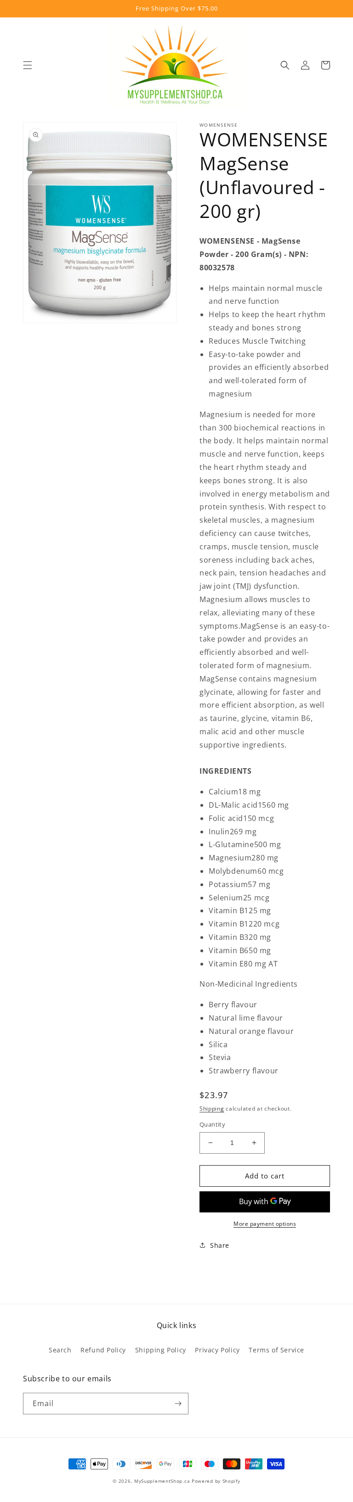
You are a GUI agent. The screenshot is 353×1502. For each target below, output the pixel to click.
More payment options (264, 1224)
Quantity (212, 1124)
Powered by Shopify (216, 1481)
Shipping (211, 1108)
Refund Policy (103, 1350)
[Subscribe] (178, 1403)
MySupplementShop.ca (162, 1481)
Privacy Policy (217, 1350)
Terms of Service (276, 1350)
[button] (27, 65)
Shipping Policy (160, 1350)
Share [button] (219, 1245)
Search (60, 1350)
